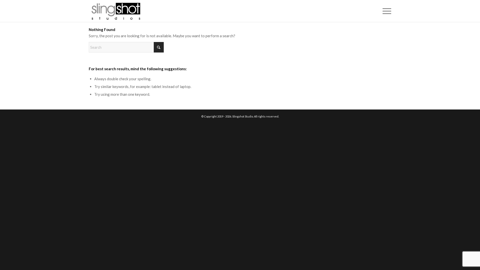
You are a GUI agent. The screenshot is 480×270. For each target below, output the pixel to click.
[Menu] (385, 11)
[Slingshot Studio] (116, 11)
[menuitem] (385, 11)
